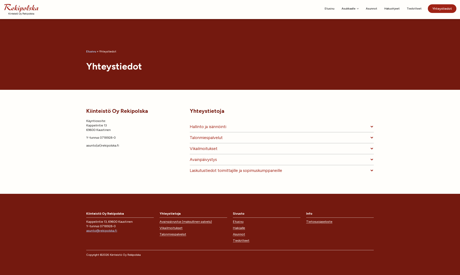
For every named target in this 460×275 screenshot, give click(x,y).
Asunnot (371, 8)
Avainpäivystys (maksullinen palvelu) (186, 222)
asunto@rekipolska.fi (101, 231)
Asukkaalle (348, 8)
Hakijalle (239, 228)
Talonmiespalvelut (173, 234)
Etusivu (329, 8)
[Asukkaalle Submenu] (358, 9)
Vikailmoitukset (171, 228)
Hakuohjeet (392, 8)
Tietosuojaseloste (319, 222)
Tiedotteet (414, 8)
